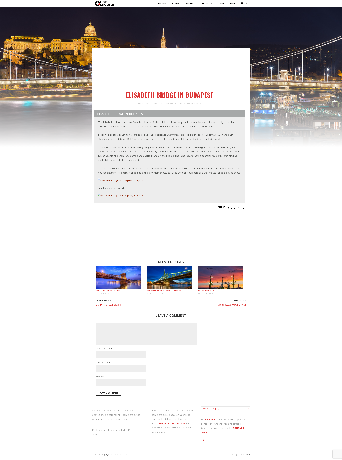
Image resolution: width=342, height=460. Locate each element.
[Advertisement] (171, 71)
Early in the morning (108, 290)
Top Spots (205, 3)
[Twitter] (242, 3)
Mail (103, 362)
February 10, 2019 (147, 103)
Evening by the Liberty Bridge (164, 290)
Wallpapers (190, 3)
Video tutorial (163, 3)
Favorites (220, 3)
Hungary (196, 103)
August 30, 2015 (205, 293)
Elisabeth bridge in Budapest (169, 95)
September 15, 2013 (156, 293)
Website (100, 376)
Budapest (185, 103)
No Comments (168, 103)
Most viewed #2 (207, 290)
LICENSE (210, 419)
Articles (175, 3)
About (232, 3)
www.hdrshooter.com (172, 423)
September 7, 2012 (104, 293)
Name (104, 348)
